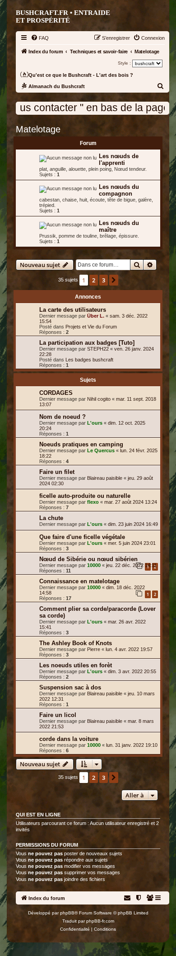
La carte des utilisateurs (72, 309)
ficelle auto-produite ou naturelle (84, 495)
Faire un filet (56, 472)
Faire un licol (57, 715)
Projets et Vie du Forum (91, 326)
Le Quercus (101, 450)
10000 (94, 565)
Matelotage (38, 129)
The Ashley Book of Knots (75, 643)
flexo (93, 502)
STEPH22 (98, 348)
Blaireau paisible (104, 478)
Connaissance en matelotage (79, 581)
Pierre (93, 649)
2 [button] (93, 280)
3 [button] (103, 280)
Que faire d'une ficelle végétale (82, 537)
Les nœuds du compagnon (119, 190)
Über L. (95, 316)
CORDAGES (56, 392)
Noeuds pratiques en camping (81, 444)
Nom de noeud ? (62, 416)
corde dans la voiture (68, 739)
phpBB (67, 912)
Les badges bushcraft (89, 359)
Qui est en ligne (38, 814)
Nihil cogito (99, 399)
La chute (51, 518)
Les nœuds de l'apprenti (119, 159)
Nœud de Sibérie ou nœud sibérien (88, 559)
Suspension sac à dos (70, 687)
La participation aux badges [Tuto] (86, 342)
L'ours (94, 423)
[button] (113, 280)
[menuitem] (40, 38)
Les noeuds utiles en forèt (75, 665)
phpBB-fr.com (100, 921)
